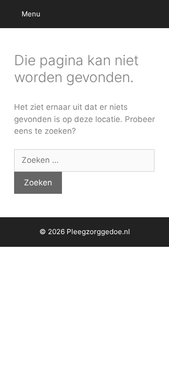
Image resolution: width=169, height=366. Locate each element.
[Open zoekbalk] (155, 14)
